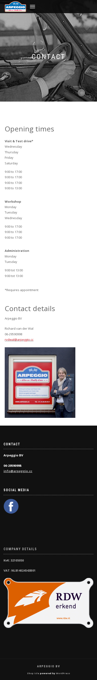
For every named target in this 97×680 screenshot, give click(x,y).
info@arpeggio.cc (18, 471)
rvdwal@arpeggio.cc (19, 339)
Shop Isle (33, 673)
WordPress (63, 673)
